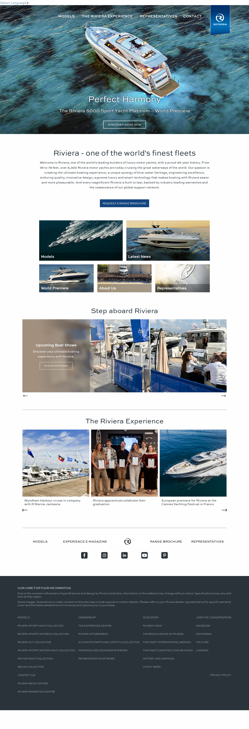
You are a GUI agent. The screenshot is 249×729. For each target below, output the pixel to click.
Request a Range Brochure (124, 203)
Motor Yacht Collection (35, 658)
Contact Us (26, 675)
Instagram (203, 634)
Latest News (152, 666)
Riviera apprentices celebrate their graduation (119, 502)
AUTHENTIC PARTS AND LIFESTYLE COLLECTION (109, 642)
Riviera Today (152, 625)
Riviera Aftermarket (93, 634)
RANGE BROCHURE (166, 541)
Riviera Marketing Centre (36, 691)
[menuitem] (67, 13)
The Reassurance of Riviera (163, 634)
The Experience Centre (94, 625)
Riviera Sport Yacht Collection (40, 625)
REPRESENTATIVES (207, 541)
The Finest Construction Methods (168, 650)
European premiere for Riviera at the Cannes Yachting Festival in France (189, 502)
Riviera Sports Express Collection (43, 634)
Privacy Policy (220, 675)
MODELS (40, 541)
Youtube (202, 642)
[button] (26, 356)
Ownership (87, 617)
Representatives (158, 16)
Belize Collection (31, 666)
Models (66, 16)
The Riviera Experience (107, 16)
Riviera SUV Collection (34, 642)
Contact (192, 16)
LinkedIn (202, 650)
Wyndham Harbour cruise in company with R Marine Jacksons (52, 502)
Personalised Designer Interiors (103, 650)
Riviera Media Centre (33, 683)
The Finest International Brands (167, 642)
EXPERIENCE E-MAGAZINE (85, 541)
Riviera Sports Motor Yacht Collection (46, 650)
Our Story (151, 617)
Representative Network (96, 658)
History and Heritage (158, 658)
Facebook (203, 625)
